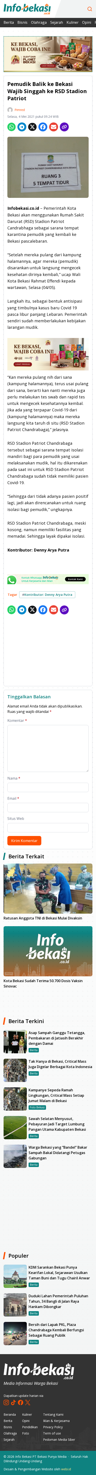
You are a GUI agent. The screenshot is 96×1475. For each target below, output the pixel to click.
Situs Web (15, 818)
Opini (86, 22)
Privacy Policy (53, 1427)
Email (13, 798)
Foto (25, 1433)
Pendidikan (30, 1427)
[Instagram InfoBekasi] (6, 1402)
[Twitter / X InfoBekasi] (27, 1402)
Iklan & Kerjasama (56, 1421)
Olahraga (39, 22)
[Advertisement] (48, 651)
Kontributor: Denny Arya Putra (47, 594)
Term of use (52, 1433)
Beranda (10, 1414)
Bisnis (22, 22)
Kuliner (73, 22)
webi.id (66, 1469)
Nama (13, 778)
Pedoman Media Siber (59, 1439)
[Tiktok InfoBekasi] (13, 1402)
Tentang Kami (53, 1414)
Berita (9, 22)
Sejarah (56, 22)
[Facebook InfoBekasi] (20, 1402)
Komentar (17, 720)
